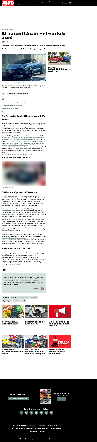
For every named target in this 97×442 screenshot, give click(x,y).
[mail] (51, 413)
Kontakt (41, 431)
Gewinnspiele (33, 431)
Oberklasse (33, 297)
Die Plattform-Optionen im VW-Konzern (12, 105)
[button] (24, 104)
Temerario (42, 259)
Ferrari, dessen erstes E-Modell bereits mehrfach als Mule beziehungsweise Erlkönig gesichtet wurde (23, 144)
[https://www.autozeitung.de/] (8, 3)
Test (32, 2)
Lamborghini (35, 123)
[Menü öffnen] (70, 3)
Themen (58, 428)
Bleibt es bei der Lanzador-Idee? (10, 108)
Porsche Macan (6, 211)
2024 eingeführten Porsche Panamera (14, 238)
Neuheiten (11, 29)
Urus (17, 259)
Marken (18, 2)
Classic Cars (52, 2)
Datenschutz (41, 425)
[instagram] (26, 413)
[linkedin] (36, 413)
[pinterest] (21, 413)
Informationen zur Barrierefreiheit (22, 428)
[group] (24, 71)
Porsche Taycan (7, 203)
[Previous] (4, 68)
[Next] (44, 68)
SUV (24, 301)
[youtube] (41, 413)
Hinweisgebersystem (41, 428)
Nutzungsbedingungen (28, 425)
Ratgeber (19, 4)
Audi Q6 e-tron (18, 211)
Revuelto (7, 261)
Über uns (52, 428)
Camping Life (41, 2)
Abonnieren (61, 399)
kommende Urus (23, 149)
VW (19, 196)
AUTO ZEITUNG (5, 29)
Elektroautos (24, 297)
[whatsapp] (46, 413)
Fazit (3, 111)
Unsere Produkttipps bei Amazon (23, 154)
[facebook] (31, 413)
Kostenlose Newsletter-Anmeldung (18, 398)
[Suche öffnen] (63, 3)
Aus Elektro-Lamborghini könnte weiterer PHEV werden (16, 103)
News (25, 2)
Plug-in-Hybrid (7, 301)
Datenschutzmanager (53, 425)
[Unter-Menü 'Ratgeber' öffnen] (22, 4)
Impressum (16, 425)
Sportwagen (17, 301)
